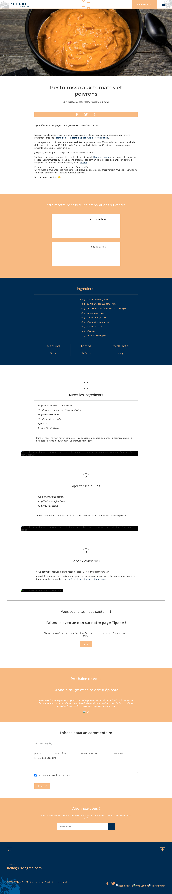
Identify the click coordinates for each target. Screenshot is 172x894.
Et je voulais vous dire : (45, 757)
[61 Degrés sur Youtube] (141, 885)
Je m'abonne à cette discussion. (54, 775)
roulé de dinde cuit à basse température (87, 579)
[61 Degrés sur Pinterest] (157, 885)
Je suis (37, 753)
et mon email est (89, 753)
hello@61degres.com (24, 868)
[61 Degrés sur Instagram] (125, 885)
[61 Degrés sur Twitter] (113, 885)
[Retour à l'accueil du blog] (18, 4)
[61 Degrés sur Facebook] (107, 885)
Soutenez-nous (144, 4)
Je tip (86, 644)
